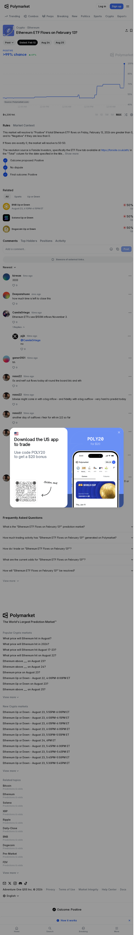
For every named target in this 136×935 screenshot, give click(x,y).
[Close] (119, 432)
